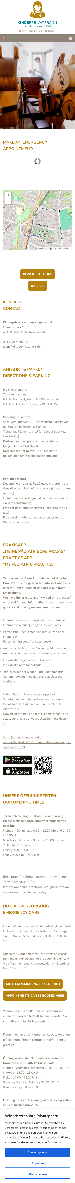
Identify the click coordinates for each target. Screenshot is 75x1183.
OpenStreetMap (62, 248)
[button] (35, 216)
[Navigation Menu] (70, 38)
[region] (37, 1146)
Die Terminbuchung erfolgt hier (33, 984)
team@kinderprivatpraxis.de (22, 347)
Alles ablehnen (37, 1174)
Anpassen (37, 1163)
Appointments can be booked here (35, 996)
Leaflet (46, 248)
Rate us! (37, 286)
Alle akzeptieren (38, 1152)
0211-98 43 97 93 (15, 342)
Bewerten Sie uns (37, 274)
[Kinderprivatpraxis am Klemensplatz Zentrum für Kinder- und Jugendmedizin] (38, 17)
